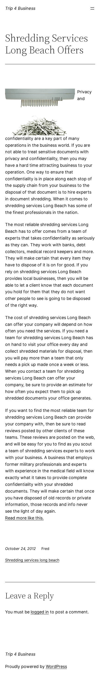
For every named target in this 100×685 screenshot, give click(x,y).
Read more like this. (24, 517)
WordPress (56, 666)
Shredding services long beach (32, 560)
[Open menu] (92, 8)
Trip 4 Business (20, 8)
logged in (40, 611)
